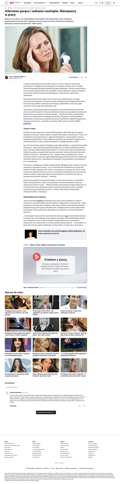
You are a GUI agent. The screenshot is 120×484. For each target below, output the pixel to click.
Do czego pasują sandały (38, 449)
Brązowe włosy (63, 451)
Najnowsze (27, 3)
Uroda (80, 3)
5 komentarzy (74, 77)
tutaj (37, 480)
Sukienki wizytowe (36, 455)
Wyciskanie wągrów (65, 453)
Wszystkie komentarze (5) (45, 412)
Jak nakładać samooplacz (10, 455)
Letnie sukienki (35, 447)
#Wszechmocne (54, 3)
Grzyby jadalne (91, 455)
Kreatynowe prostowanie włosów (12, 445)
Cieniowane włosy (64, 445)
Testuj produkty (39, 3)
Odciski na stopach (9, 457)
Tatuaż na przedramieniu (66, 457)
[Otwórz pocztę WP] (96, 2)
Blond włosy (7, 451)
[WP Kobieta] (17, 2)
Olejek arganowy (8, 449)
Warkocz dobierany (92, 449)
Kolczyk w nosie (64, 455)
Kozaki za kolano (36, 443)
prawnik (40, 201)
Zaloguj (108, 3)
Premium (65, 3)
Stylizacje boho (36, 457)
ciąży (66, 216)
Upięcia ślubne (91, 451)
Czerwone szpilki (64, 449)
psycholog (27, 123)
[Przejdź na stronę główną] (6, 4)
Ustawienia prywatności (86, 468)
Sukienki (90, 457)
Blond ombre (7, 447)
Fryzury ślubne (35, 445)
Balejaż (62, 447)
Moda (72, 3)
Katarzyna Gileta (18, 76)
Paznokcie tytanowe (93, 445)
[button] (101, 3)
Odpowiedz (13, 405)
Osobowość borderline (93, 447)
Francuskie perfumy (9, 443)
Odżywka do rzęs (64, 443)
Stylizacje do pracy (36, 453)
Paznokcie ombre (8, 453)
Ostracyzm (90, 453)
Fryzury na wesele (92, 443)
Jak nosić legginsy (36, 451)
